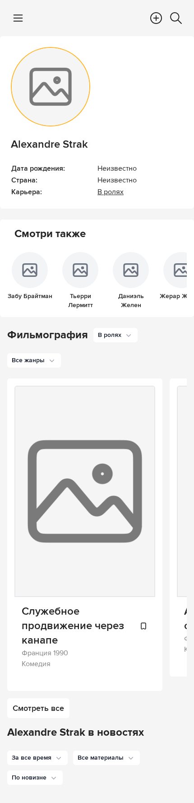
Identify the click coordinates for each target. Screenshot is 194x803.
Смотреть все (38, 708)
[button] (37, 758)
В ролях (110, 191)
